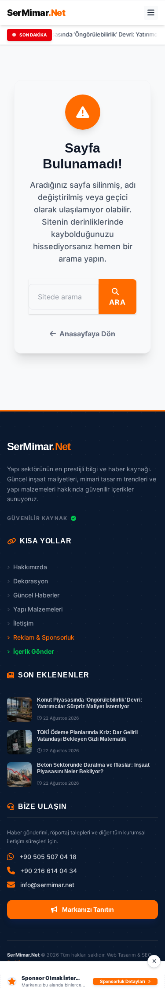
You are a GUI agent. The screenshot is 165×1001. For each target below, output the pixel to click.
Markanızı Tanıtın (87, 909)
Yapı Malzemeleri (37, 609)
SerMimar (36, 12)
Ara (117, 302)
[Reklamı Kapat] (154, 961)
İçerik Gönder (33, 651)
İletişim (23, 623)
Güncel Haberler (36, 595)
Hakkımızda (30, 567)
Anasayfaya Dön (87, 333)
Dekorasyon (30, 581)
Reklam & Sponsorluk (43, 637)
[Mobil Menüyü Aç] (151, 13)
